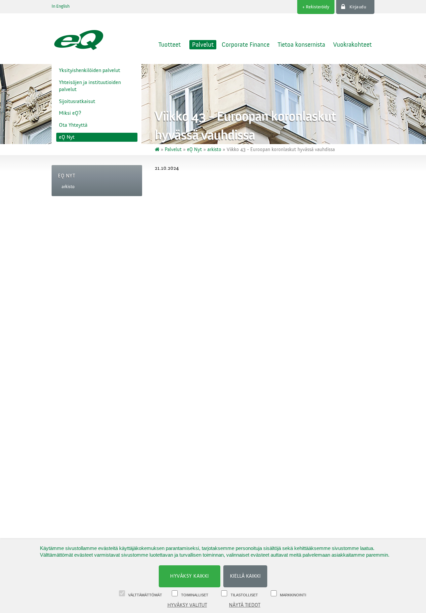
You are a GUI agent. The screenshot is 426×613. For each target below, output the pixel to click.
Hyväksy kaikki (189, 576)
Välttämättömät (145, 595)
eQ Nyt (67, 137)
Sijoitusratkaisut (77, 101)
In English (61, 6)
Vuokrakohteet (352, 44)
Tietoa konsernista (301, 44)
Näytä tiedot (244, 605)
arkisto (68, 186)
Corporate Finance (246, 44)
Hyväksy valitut (187, 605)
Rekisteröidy (317, 7)
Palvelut (203, 44)
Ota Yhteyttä (73, 125)
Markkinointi (293, 595)
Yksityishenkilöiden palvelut (89, 70)
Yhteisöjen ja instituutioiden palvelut (90, 85)
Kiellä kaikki (245, 576)
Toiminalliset (194, 595)
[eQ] (158, 149)
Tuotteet (169, 44)
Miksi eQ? (70, 113)
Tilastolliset (244, 595)
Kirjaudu (357, 7)
